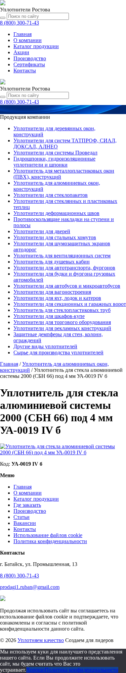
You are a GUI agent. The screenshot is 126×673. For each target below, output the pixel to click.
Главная (22, 34)
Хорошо (35, 670)
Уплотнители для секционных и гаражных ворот (69, 304)
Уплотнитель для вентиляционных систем (62, 255)
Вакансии (24, 523)
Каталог (36, 46)
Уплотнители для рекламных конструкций (62, 328)
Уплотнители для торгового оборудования (62, 322)
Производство (29, 58)
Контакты (24, 70)
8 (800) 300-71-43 (19, 575)
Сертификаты (29, 64)
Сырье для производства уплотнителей (58, 352)
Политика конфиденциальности (50, 541)
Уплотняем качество (40, 640)
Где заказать (27, 505)
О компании (27, 40)
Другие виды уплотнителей (45, 346)
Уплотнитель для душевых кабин (51, 261)
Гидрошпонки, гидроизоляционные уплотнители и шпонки (54, 162)
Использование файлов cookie (47, 535)
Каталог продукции (36, 499)
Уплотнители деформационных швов (56, 213)
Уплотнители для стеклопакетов (50, 195)
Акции (21, 52)
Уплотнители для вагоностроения (52, 292)
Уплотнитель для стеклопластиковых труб (62, 310)
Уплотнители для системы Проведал (55, 152)
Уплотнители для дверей (41, 231)
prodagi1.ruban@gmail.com (29, 587)
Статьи (21, 517)
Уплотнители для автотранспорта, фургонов (64, 268)
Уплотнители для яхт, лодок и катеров (57, 298)
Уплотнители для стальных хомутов (54, 237)
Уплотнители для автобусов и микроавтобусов (66, 286)
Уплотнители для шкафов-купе (49, 316)
